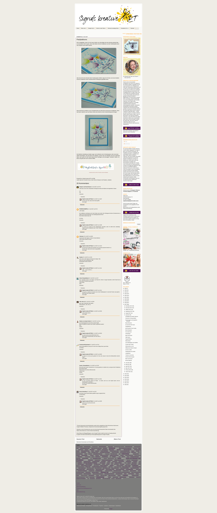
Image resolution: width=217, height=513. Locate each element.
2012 (126, 381)
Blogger (110, 508)
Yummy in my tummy (129, 355)
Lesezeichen (121, 461)
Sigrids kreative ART (86, 198)
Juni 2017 (128, 362)
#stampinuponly (94, 446)
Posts (126, 141)
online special (96, 465)
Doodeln (137, 451)
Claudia (81, 257)
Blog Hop (111, 449)
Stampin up (104, 472)
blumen (119, 449)
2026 (126, 288)
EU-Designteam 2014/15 (125, 452)
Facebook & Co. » (125, 28)
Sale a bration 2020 (117, 466)
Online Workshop (103, 465)
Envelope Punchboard (105, 452)
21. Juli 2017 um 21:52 (94, 365)
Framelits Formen (87, 179)
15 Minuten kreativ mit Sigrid (119, 446)
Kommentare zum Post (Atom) (87, 441)
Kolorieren (128, 460)
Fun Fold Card (114, 453)
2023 (126, 293)
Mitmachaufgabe (81, 464)
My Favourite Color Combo (130, 328)
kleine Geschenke (119, 460)
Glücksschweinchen (129, 455)
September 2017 (129, 311)
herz (119, 456)
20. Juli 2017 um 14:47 (93, 278)
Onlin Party (128, 464)
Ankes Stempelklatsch (84, 278)
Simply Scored (125, 470)
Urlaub (87, 477)
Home (78, 28)
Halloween (98, 456)
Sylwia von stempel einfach (85, 321)
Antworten (81, 194)
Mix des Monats (128, 360)
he (110, 456)
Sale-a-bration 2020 (120, 469)
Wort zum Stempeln (106, 478)
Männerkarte (127, 340)
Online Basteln (133, 464)
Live (139, 461)
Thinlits (97, 475)
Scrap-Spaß (138, 469)
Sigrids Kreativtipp (108, 470)
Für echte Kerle (128, 331)
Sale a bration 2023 (82, 468)
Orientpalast (127, 333)
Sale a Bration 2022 (136, 466)
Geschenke (84, 455)
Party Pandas (127, 465)
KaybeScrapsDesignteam (107, 460)
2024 (126, 291)
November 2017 (129, 307)
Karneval (105, 458)
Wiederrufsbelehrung (81, 491)
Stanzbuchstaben (87, 473)
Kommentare (127, 143)
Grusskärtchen (87, 456)
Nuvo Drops (116, 464)
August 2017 (128, 313)
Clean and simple (104, 451)
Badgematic (80, 449)
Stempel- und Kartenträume (85, 186)
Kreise (109, 461)
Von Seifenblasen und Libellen (131, 342)
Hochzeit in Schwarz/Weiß (130, 318)
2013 (126, 379)
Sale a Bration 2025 (98, 468)
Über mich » (83, 28)
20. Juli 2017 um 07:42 (92, 208)
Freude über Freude (129, 344)
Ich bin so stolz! (128, 349)
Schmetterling (129, 469)
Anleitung (112, 448)
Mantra (108, 462)
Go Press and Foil (137, 455)
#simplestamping (87, 446)
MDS (112, 462)
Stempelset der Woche (109, 473)
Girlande (121, 455)
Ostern (111, 465)
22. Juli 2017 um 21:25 (91, 391)
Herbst (114, 456)
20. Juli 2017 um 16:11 (97, 268)
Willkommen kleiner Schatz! (131, 347)
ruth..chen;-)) (82, 301)
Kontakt (78, 483)
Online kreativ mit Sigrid (86, 465)
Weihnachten (123, 477)
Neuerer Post (80, 439)
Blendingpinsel (105, 449)
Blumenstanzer (127, 449)
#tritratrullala (110, 446)
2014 (126, 377)
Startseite (99, 439)
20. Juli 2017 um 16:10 (97, 245)
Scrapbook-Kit (91, 470)
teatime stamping (84, 475)
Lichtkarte (135, 461)
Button (92, 451)
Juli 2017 (128, 314)
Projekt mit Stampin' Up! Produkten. (99, 466)
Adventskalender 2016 (84, 448)
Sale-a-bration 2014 (125, 468)
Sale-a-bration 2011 (106, 468)
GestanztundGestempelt (84, 344)
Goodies (80, 456)
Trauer (119, 475)
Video (109, 477)
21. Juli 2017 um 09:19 (97, 333)
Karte (92, 179)
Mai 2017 (128, 364)
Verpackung (100, 477)
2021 (126, 297)
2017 (126, 304)
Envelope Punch (95, 452)
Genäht (78, 455)
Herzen (123, 456)
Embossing (83, 452)
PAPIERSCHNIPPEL (83, 208)
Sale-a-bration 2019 (110, 469)
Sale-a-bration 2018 (100, 469)
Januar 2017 (128, 371)
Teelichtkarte (91, 475)
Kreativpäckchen (95, 461)
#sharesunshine (79, 446)
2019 (126, 300)
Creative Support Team (114, 451)
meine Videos (118, 462)
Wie (88, 478)
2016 (126, 373)
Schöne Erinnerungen (129, 356)
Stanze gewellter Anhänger (98, 473)
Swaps (137, 473)
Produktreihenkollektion (80, 466)
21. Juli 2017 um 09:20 (97, 354)
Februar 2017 (128, 369)
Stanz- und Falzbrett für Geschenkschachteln (121, 472)
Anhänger (105, 448)
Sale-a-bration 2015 (135, 468)
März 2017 (128, 368)
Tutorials (132, 28)
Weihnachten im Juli (129, 346)
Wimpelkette (92, 478)
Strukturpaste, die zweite (130, 351)
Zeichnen (112, 478)
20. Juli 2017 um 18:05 (89, 301)
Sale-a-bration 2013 (115, 468)
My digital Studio (97, 464)
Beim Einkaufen (128, 330)
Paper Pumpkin (120, 465)
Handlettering (105, 456)
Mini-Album (134, 462)
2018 (126, 302)
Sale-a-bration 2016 (81, 469)
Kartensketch (97, 460)
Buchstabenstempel (85, 451)
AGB (77, 490)
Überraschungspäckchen (81, 477)
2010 (126, 384)
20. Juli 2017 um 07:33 (96, 186)
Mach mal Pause (128, 335)
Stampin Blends (95, 472)
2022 (126, 295)
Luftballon (109, 179)
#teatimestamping (102, 446)
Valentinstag (92, 477)
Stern (125, 473)
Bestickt (86, 449)
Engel (89, 452)
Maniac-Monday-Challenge (90, 462)
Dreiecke (78, 452)
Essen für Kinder (115, 452)
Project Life (88, 466)
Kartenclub (90, 460)
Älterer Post (117, 439)
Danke (132, 451)
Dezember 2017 (129, 305)
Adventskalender (128, 446)
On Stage (122, 464)
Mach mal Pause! (128, 358)
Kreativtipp (103, 461)
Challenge (97, 451)
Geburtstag (125, 454)
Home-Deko (85, 458)
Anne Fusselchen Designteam (125, 448)
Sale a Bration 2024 (90, 468)
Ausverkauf (135, 448)
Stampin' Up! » (91, 28)
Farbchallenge (79, 453)
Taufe (78, 475)
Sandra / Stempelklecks (84, 365)
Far (138, 452)
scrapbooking (99, 470)
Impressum (79, 484)
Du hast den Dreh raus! (130, 324)
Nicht (112, 464)
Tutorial (125, 475)
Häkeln (93, 456)
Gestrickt (97, 455)
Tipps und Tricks (111, 475)
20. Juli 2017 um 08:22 (88, 236)
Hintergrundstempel (135, 456)
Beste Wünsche (128, 322)
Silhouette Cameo (117, 470)
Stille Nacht (127, 337)
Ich (91, 458)
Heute (128, 456)
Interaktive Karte (97, 458)
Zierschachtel (118, 478)
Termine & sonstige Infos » (113, 28)
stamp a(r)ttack (133, 470)
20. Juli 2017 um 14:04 (87, 257)
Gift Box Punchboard (114, 455)
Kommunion (134, 460)
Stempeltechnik (119, 473)
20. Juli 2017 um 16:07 (97, 198)
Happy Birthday (128, 338)
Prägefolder (135, 465)
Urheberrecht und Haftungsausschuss (84, 488)
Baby (139, 448)
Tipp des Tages (104, 475)
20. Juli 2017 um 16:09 (97, 224)
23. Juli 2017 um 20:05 (97, 401)
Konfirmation (79, 461)
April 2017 (128, 366)
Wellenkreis (131, 477)
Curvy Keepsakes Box (124, 451)
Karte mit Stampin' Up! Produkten (100, 179)
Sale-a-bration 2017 (90, 469)
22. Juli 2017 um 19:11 (97, 378)
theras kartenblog (83, 391)
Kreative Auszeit (87, 461)
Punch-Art (110, 466)
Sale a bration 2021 (126, 466)
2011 (126, 382)
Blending (99, 449)
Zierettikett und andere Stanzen (131, 316)
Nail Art (103, 464)
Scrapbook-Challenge (82, 470)
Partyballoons (128, 326)
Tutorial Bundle (135, 475)
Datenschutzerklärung (94, 430)
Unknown (81, 236)
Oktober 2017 (128, 309)
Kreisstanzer (114, 461)
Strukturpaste (131, 473)
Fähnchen (134, 452)
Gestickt (91, 455)
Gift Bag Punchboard (104, 455)
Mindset (129, 462)
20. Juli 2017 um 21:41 (95, 321)
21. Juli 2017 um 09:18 (97, 311)
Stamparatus (88, 472)
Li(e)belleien (127, 353)
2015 (126, 375)
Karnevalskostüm (111, 458)
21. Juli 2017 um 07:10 (94, 344)
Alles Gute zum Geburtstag (96, 448)
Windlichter (98, 478)
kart (115, 458)
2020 (126, 299)
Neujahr (107, 464)
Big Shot (81, 179)
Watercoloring (115, 477)
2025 (126, 290)
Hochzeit (78, 458)
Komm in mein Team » (101, 28)
